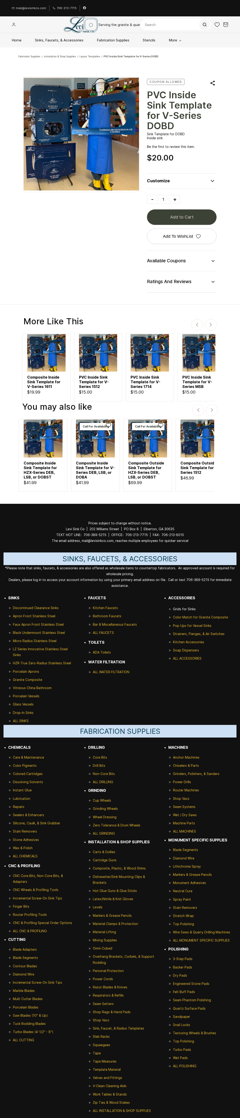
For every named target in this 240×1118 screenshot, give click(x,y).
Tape (97, 1053)
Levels (97, 907)
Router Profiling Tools (30, 915)
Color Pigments (25, 765)
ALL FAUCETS (103, 633)
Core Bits (100, 757)
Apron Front (23, 616)
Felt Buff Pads (184, 992)
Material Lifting (104, 932)
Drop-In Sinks (23, 713)
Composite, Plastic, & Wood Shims (119, 868)
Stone (17, 840)
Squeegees (101, 1045)
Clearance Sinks (46, 608)
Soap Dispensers (186, 650)
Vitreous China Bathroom (32, 688)
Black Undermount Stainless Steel (39, 633)
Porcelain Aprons (26, 671)
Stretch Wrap (183, 916)
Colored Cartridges (28, 774)
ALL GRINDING (104, 833)
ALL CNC (19, 931)
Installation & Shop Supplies (60, 56)
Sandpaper (181, 1017)
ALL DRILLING (103, 782)
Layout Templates (89, 56)
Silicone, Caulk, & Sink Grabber (36, 823)
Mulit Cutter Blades (28, 999)
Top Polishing (183, 924)
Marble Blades (24, 991)
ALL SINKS (21, 721)
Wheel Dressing (104, 817)
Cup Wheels (102, 800)
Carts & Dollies (104, 852)
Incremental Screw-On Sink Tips (37, 898)
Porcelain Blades (25, 1007)
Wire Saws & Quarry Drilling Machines (201, 932)
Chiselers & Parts (186, 765)
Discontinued (23, 608)
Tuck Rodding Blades (29, 1024)
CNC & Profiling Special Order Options (42, 923)
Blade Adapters (25, 949)
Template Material (107, 1069)
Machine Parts (184, 823)
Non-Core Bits (104, 774)
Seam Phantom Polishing (192, 1000)
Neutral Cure (182, 891)
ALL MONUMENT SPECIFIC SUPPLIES (201, 940)
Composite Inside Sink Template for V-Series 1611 (43, 382)
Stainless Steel (44, 616)
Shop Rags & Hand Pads (112, 1012)
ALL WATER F (103, 672)
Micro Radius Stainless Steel (34, 641)
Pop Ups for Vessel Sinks (192, 626)
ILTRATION (121, 672)
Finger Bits (21, 906)
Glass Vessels (23, 704)
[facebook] (84, 8)
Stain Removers (25, 831)
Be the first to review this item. (171, 147)
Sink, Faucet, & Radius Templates (118, 1028)
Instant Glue (22, 790)
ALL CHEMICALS (25, 856)
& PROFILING (36, 931)
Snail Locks (181, 1025)
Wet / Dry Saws (185, 815)
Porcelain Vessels (26, 696)
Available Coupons (166, 260)
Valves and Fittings (107, 1078)
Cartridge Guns (104, 860)
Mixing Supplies (105, 940)
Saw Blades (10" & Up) (30, 1015)
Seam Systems (184, 807)
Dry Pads (180, 975)
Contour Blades (25, 966)
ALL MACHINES (184, 831)
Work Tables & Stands (110, 1094)
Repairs (18, 807)
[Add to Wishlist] (59, 339)
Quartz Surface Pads (189, 1008)
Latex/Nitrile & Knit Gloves (113, 899)
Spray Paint (182, 899)
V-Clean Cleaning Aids (110, 1086)
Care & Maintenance (28, 757)
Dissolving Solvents (28, 782)
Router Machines (186, 790)
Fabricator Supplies (29, 56)
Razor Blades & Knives (110, 987)
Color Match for (186, 617)
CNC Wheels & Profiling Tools (35, 890)
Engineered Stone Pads (191, 984)
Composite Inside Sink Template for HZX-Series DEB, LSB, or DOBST (40, 470)
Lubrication (21, 798)
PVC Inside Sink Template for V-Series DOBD (131, 56)
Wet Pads (180, 1058)
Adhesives (30, 840)
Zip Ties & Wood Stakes (111, 1102)
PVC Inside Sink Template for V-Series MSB (197, 382)
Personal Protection (108, 971)
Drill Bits (99, 765)
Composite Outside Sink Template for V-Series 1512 (199, 468)
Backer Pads (182, 967)
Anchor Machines (186, 757)
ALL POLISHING (184, 1066)
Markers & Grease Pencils (112, 915)
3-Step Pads (182, 959)
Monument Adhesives (189, 883)
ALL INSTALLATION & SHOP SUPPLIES (122, 1111)
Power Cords (103, 979)
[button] (217, 24)
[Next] (211, 325)
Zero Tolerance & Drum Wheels (116, 825)
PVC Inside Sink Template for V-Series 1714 (145, 382)
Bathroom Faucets (107, 616)
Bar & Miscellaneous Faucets (115, 624)
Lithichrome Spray (187, 866)
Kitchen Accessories (188, 642)
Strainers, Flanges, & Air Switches (199, 634)
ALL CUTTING (23, 1040)
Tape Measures (104, 1061)
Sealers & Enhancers (28, 815)
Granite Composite (27, 680)
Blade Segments (25, 958)
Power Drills (182, 782)
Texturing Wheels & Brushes (194, 1033)
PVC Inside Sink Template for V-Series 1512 (94, 382)
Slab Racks (101, 1036)
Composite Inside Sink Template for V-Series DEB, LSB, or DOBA (95, 470)
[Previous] (197, 325)
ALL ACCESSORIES (187, 658)
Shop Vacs (101, 1020)
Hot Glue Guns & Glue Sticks (115, 891)
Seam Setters (103, 1004)
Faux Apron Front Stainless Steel (38, 624)
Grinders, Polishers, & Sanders (196, 774)
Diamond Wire (23, 974)
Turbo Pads (182, 1050)
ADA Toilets (102, 652)
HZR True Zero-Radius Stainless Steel (42, 663)
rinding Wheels (106, 809)
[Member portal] (14, 24)
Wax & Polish (23, 848)
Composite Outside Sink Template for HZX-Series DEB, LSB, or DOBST (146, 470)
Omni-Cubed (102, 948)
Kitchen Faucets (105, 608)
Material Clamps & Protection (115, 924)
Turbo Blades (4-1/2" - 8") (33, 1032)
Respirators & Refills (108, 995)
